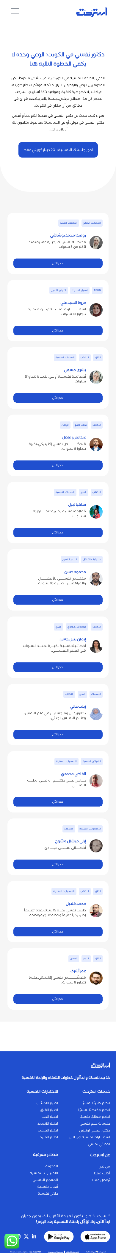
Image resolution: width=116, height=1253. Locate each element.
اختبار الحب (49, 1116)
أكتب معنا (102, 1173)
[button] (92, 223)
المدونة (52, 1166)
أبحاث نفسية (47, 1186)
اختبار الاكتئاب (47, 1103)
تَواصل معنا (101, 1180)
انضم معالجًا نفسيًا (95, 1116)
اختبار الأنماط (47, 1123)
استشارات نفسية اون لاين (89, 1137)
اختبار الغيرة (49, 1137)
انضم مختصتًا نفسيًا (94, 1110)
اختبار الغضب (48, 1130)
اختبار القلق (49, 1110)
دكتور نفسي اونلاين (94, 1130)
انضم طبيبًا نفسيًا (95, 1103)
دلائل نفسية (48, 1193)
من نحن (104, 1166)
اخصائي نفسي (99, 1144)
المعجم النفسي (45, 1180)
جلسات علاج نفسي (95, 1123)
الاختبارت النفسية (44, 1173)
